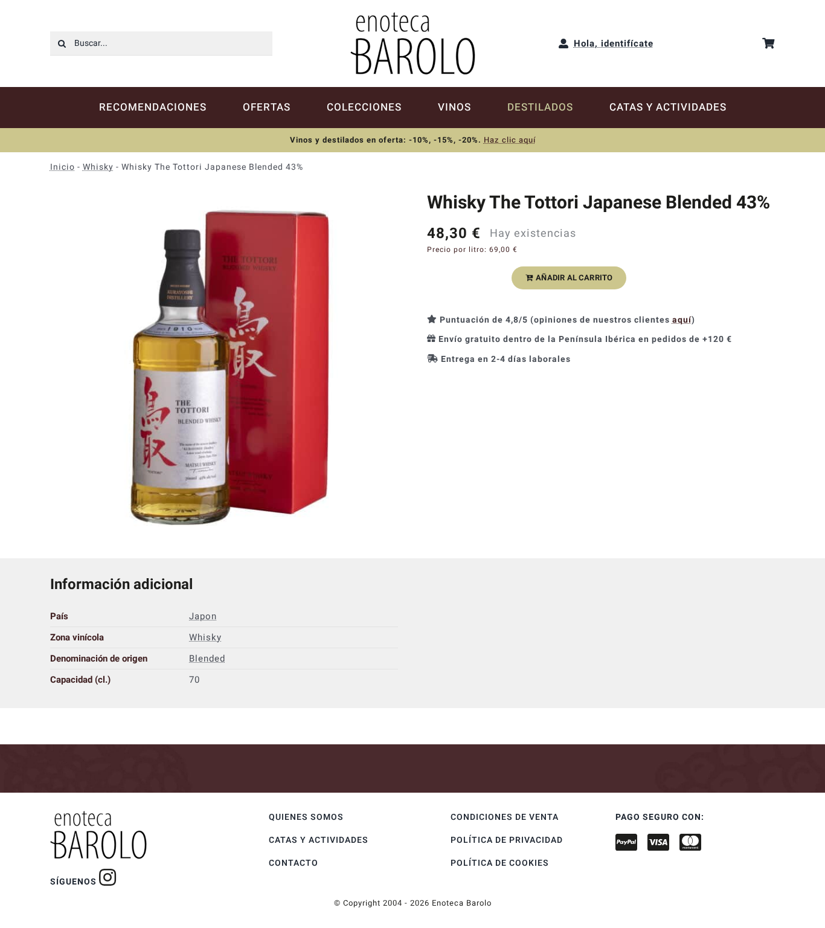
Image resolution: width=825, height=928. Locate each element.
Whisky (98, 167)
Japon (203, 616)
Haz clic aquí (510, 140)
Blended (207, 658)
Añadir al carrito (574, 277)
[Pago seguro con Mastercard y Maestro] (108, 877)
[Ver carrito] (768, 43)
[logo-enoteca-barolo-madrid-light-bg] (412, 16)
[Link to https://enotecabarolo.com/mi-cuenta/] (564, 43)
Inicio (62, 167)
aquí (682, 320)
